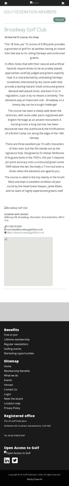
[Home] (34, 2)
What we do (11, 375)
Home (7, 366)
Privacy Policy (12, 408)
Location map (12, 403)
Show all (59, 19)
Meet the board (13, 398)
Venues (8, 385)
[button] (28, 259)
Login (7, 394)
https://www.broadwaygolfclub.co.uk (25, 232)
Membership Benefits (17, 371)
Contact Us (10, 389)
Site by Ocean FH (34, 479)
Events (8, 380)
